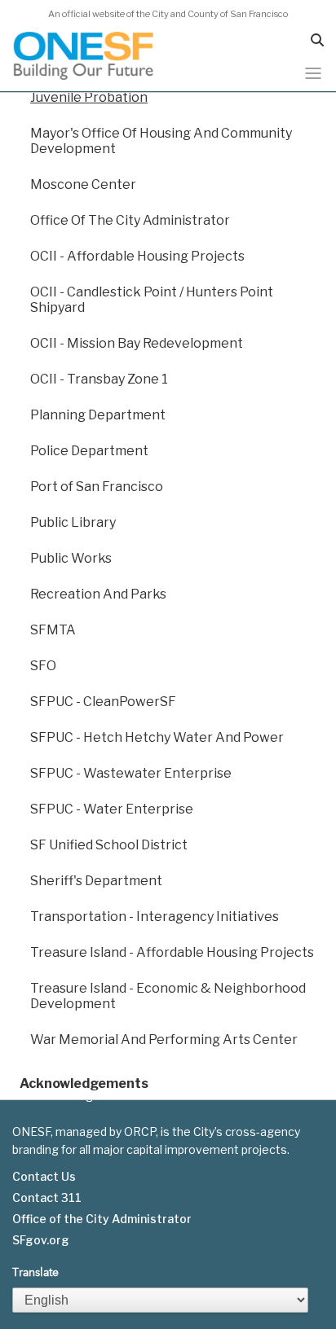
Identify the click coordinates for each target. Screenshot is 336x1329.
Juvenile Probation (89, 97)
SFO (43, 665)
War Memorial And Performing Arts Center (164, 1039)
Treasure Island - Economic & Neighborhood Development (168, 995)
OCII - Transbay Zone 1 (99, 379)
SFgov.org (40, 1240)
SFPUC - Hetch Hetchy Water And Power (157, 737)
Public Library (73, 522)
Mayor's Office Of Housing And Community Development (161, 140)
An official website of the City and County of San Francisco (168, 14)
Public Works (71, 558)
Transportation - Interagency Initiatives (154, 916)
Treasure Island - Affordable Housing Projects (172, 952)
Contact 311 (47, 1197)
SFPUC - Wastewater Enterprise (131, 773)
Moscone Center (83, 184)
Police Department (89, 450)
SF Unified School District (109, 845)
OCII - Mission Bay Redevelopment (136, 343)
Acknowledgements (84, 1083)
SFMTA (53, 630)
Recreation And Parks (98, 594)
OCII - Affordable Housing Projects (137, 256)
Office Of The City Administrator (130, 220)
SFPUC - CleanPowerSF (103, 701)
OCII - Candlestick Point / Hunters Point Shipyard (151, 299)
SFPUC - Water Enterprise (111, 809)
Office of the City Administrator (102, 1219)
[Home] (84, 56)
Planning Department (98, 415)
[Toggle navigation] (313, 73)
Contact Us (44, 1176)
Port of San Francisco (96, 486)
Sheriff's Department (96, 880)
